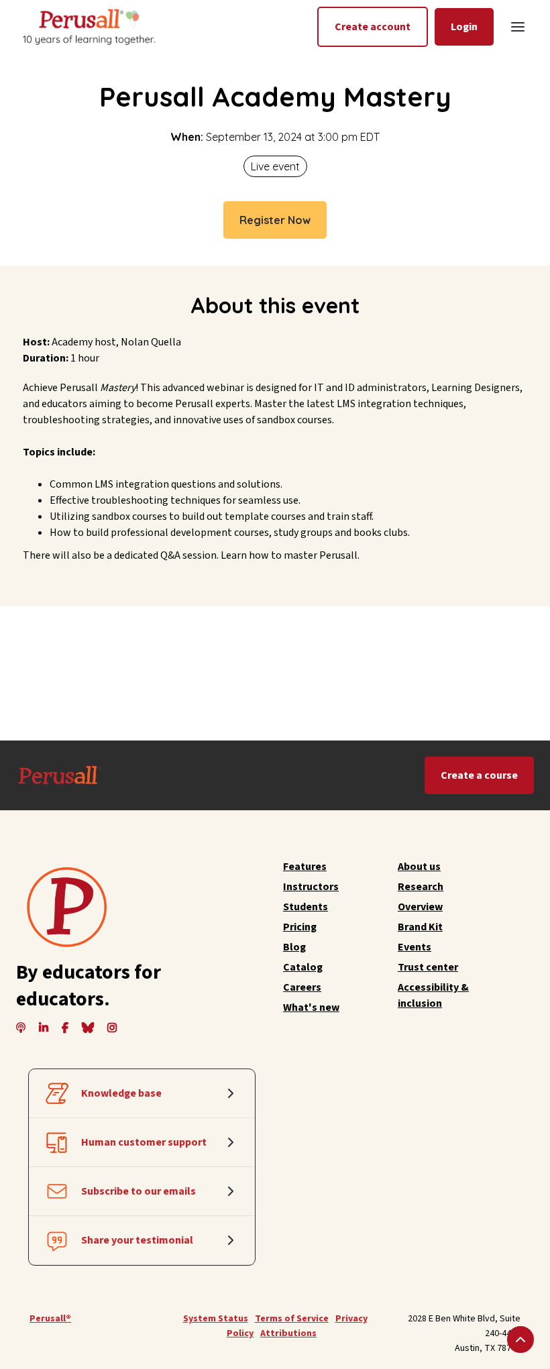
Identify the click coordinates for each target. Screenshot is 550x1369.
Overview (420, 906)
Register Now (275, 220)
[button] (518, 27)
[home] (88, 26)
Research (420, 886)
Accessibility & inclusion (433, 995)
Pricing (300, 927)
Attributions (288, 1333)
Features (305, 866)
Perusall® (50, 1318)
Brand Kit (420, 927)
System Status (215, 1318)
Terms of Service (292, 1318)
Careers (302, 987)
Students (305, 906)
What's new (311, 1007)
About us (419, 866)
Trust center (428, 967)
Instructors (311, 886)
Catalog (303, 967)
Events (414, 947)
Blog (294, 947)
